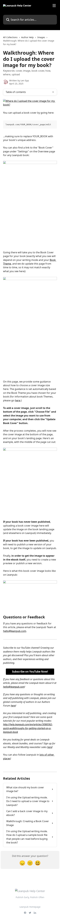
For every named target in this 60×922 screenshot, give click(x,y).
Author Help (27, 37)
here (17, 400)
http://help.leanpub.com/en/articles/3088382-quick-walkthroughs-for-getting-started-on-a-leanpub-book (28, 728)
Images (41, 37)
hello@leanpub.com (14, 631)
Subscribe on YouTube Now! (30, 671)
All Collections (10, 37)
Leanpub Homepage (30, 906)
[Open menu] (54, 5)
